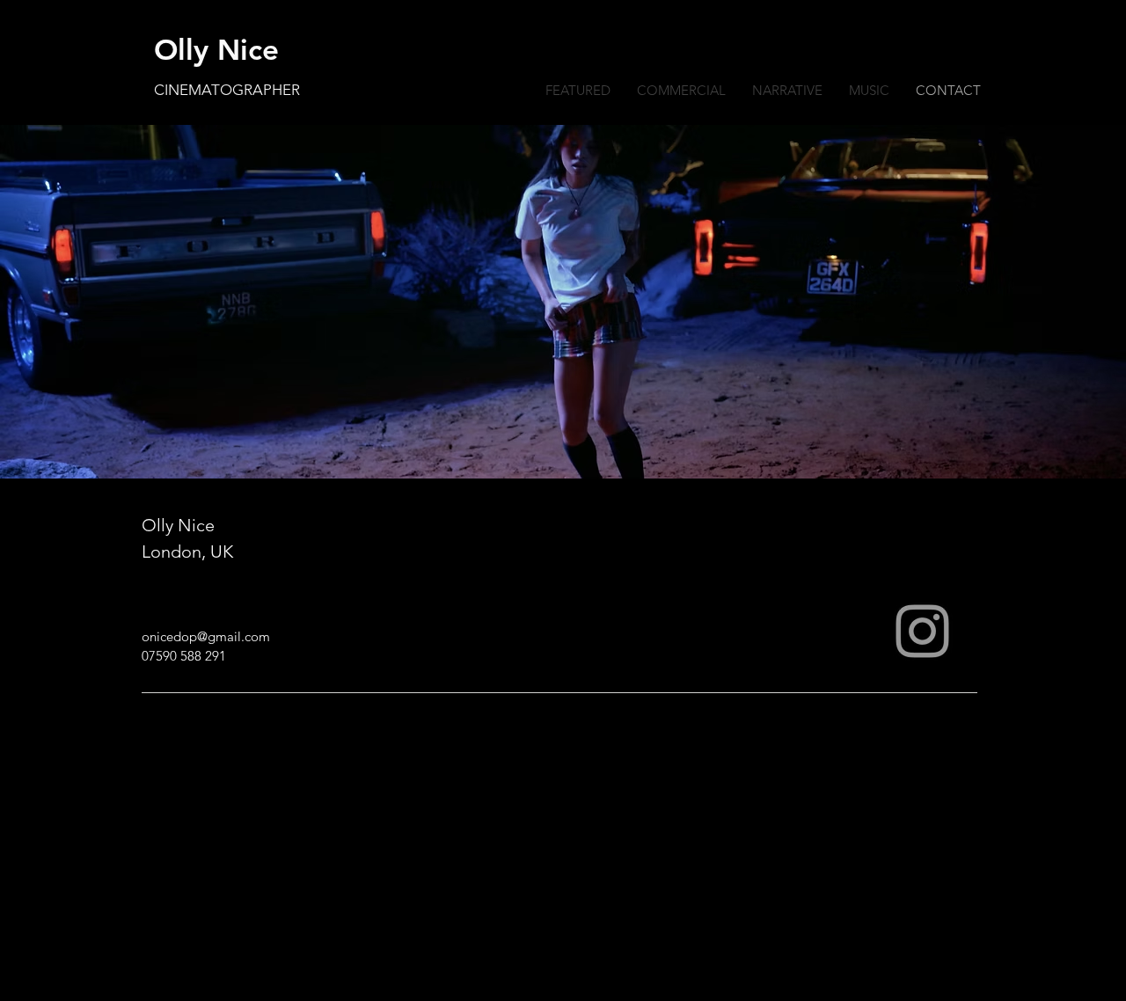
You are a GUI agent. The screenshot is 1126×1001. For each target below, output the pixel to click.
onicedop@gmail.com (206, 636)
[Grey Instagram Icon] (922, 631)
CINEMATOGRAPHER (227, 90)
